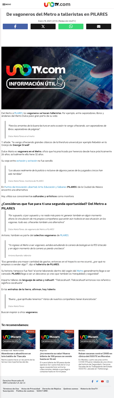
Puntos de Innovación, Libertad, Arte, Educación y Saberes (35, 187)
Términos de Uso (11, 389)
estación (21, 160)
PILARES (18, 113)
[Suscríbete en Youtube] (102, 382)
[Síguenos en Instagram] (107, 382)
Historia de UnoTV (89, 389)
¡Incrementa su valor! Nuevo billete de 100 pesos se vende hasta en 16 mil (56, 356)
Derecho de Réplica (51, 389)
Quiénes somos (70, 389)
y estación (31, 160)
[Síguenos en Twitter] (97, 382)
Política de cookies (25, 391)
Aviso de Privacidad (30, 389)
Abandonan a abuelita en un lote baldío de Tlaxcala (16, 354)
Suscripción (8, 391)
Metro (80, 270)
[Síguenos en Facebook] (92, 382)
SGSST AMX (42, 391)
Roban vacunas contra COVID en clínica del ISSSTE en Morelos (95, 354)
